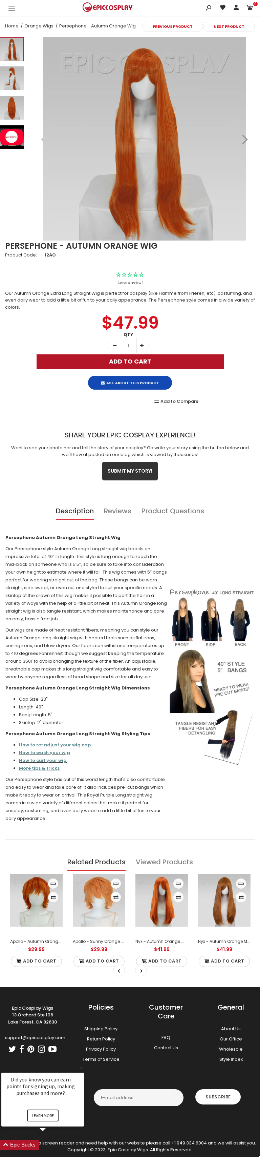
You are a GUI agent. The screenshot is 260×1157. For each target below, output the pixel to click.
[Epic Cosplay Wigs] (108, 8)
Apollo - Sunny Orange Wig (101, 941)
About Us (231, 1029)
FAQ (165, 1037)
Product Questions (173, 511)
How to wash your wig (44, 752)
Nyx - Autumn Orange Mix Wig (228, 941)
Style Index (231, 1059)
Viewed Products (164, 862)
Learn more (43, 1115)
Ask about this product (132, 383)
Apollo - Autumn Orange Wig (40, 941)
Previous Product (173, 26)
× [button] (81, 1068)
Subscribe (218, 1097)
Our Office (231, 1039)
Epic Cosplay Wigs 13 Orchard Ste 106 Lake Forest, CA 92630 (32, 1015)
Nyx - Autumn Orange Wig (162, 941)
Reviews (117, 511)
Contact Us (166, 1048)
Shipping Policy (100, 1029)
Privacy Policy (101, 1049)
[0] (249, 8)
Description (75, 511)
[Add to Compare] (53, 897)
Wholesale (231, 1049)
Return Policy (101, 1039)
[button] (51, 1145)
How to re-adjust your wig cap (55, 745)
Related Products (96, 862)
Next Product (229, 26)
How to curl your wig (43, 760)
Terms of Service (101, 1059)
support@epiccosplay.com (35, 1037)
